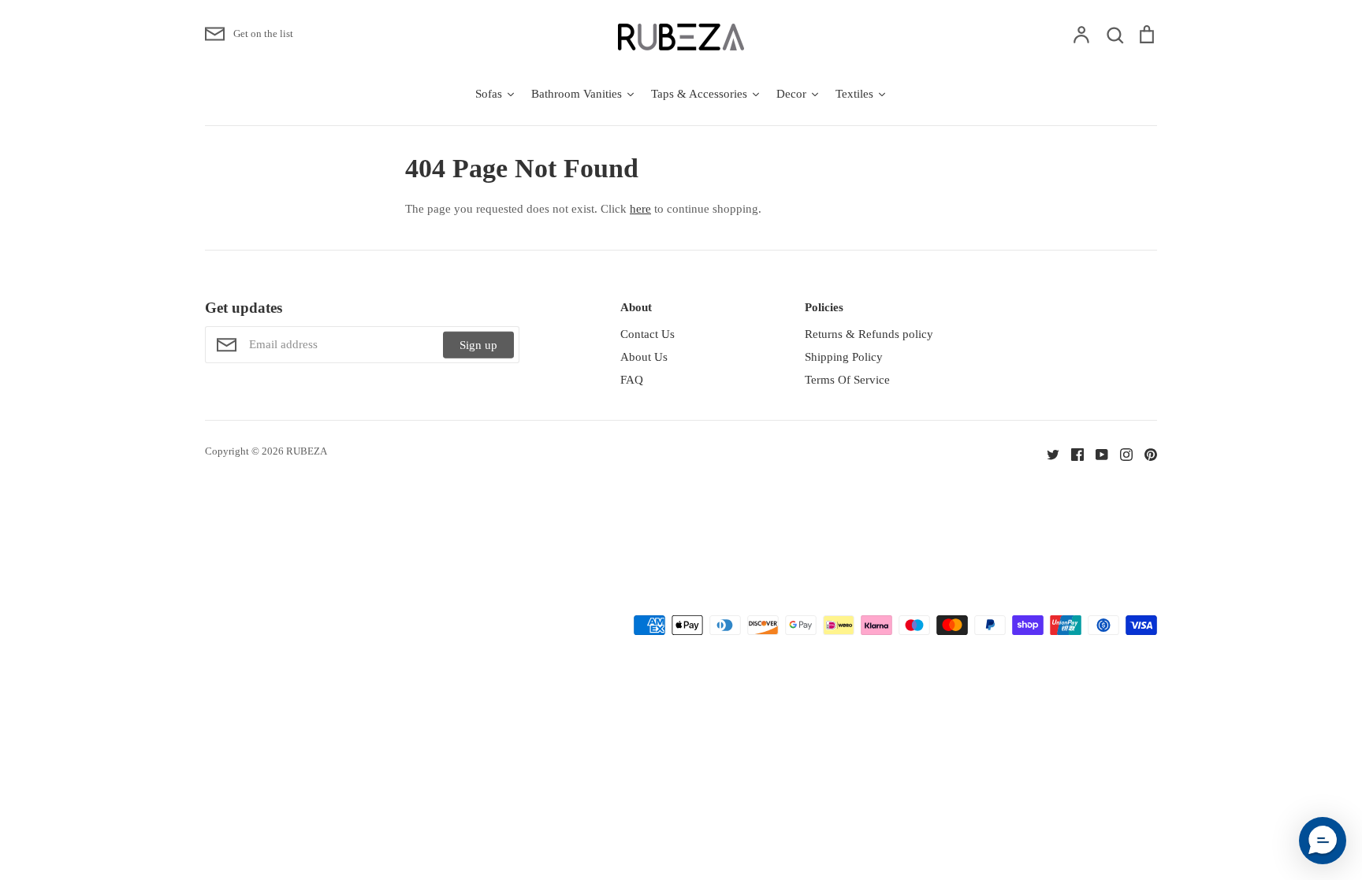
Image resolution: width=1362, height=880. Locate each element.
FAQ (631, 379)
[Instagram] (1120, 453)
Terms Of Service (847, 379)
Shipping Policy (844, 357)
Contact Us (647, 334)
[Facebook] (1071, 453)
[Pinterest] (1145, 453)
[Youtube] (1096, 453)
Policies (824, 307)
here (640, 208)
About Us (644, 357)
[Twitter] (1047, 453)
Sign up (478, 345)
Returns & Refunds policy (869, 334)
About (636, 307)
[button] (1322, 840)
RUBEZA (306, 451)
